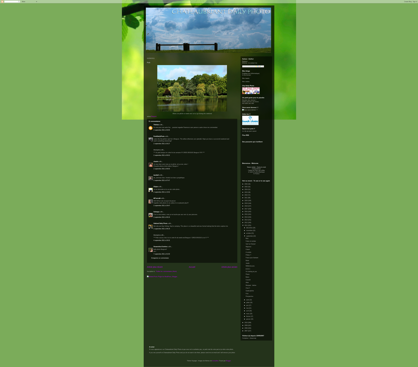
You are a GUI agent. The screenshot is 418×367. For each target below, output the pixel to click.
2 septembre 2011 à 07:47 (161, 180)
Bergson (244, 61)
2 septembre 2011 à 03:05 (161, 130)
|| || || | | (248, 269)
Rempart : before (251, 285)
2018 (246, 206)
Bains (247, 277)
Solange (156, 212)
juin (247, 305)
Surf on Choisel (250, 244)
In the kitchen (246, 75)
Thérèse (156, 124)
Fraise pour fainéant (252, 257)
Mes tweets (245, 78)
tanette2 (156, 175)
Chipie (155, 186)
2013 (246, 220)
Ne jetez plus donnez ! (249, 100)
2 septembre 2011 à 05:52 (161, 155)
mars (248, 313)
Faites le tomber (251, 241)
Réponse (248, 246)
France (257, 173)
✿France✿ (157, 198)
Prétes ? (248, 255)
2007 (246, 331)
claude (155, 161)
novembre (249, 230)
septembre (249, 236)
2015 (246, 214)
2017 (246, 209)
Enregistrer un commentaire (160, 258)
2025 (246, 187)
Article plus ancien (229, 267)
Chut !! (248, 288)
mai (247, 308)
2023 (246, 192)
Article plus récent (155, 267)
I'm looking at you (251, 271)
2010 (246, 322)
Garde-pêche (250, 291)
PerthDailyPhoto (158, 136)
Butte (247, 260)
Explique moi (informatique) (250, 73)
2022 (246, 195)
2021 (246, 198)
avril (247, 311)
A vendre (248, 252)
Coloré (248, 249)
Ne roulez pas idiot (248, 103)
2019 (246, 203)
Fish (247, 293)
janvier (248, 319)
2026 (246, 184)
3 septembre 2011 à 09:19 (161, 229)
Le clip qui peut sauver (249, 131)
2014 (246, 217)
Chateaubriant (256, 169)
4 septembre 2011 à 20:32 (161, 240)
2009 (246, 325)
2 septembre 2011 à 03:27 (161, 143)
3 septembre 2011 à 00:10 (161, 217)
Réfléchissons (250, 266)
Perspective (249, 296)
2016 (246, 211)
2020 (246, 200)
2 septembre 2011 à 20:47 (161, 205)
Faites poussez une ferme (250, 102)
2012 (246, 222)
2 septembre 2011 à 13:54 (161, 192)
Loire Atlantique (260, 172)
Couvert (248, 280)
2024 (246, 189)
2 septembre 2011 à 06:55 (161, 169)
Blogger (228, 361)
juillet (248, 302)
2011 (246, 225)
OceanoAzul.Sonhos (160, 246)
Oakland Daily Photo (160, 223)
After (247, 282)
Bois (247, 238)
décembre (249, 228)
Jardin (247, 263)
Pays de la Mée (260, 170)
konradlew (215, 361)
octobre (248, 233)
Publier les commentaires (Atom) (166, 271)
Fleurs (248, 274)
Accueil (192, 267)
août (247, 300)
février (248, 316)
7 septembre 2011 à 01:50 (161, 254)
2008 (246, 328)
